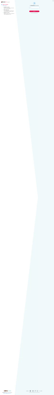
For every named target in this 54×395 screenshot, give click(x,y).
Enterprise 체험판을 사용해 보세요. (7, 393)
